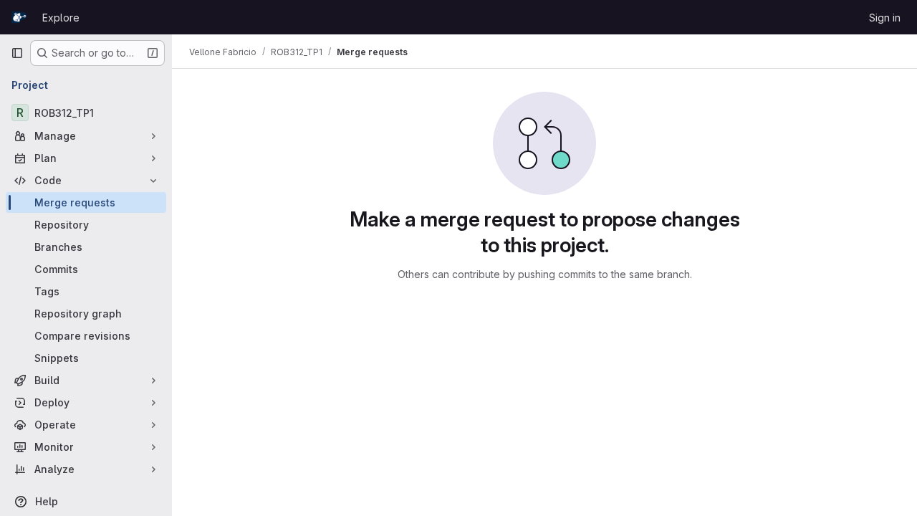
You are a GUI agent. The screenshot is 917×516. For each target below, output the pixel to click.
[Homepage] (19, 17)
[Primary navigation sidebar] (17, 53)
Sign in (885, 17)
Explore (61, 17)
